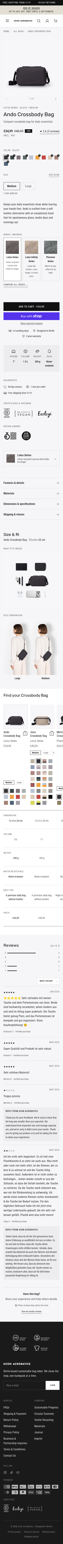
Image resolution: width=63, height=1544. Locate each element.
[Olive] (50, 790)
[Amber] (11, 796)
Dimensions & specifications (19, 504)
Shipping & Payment (15, 1413)
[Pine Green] (23, 790)
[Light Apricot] (32, 779)
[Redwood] (6, 802)
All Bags (19, 31)
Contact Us (10, 1455)
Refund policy (49, 1532)
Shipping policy (31, 1536)
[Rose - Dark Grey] (44, 761)
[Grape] (18, 157)
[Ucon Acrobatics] (23, 21)
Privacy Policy (11, 1432)
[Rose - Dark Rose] (38, 773)
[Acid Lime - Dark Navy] (38, 802)
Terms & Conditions (14, 1449)
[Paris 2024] (50, 796)
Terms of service (31, 1532)
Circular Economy (44, 1413)
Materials (9, 493)
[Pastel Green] (50, 773)
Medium (11, 186)
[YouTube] (17, 1473)
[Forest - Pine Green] (38, 779)
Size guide (54, 175)
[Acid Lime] (32, 802)
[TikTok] (11, 1473)
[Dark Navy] (44, 802)
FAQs (6, 1407)
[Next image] (55, 99)
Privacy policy (14, 1532)
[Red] (43, 157)
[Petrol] (11, 802)
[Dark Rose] (32, 773)
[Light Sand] (44, 790)
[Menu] (7, 21)
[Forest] (11, 790)
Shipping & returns (14, 514)
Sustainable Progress (46, 1407)
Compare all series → (16, 284)
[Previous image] (7, 99)
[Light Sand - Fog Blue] (38, 790)
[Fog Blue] (31, 157)
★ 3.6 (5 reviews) (49, 131)
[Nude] (32, 761)
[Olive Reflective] (59, 802)
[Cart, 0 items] (55, 21)
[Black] (6, 790)
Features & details (14, 483)
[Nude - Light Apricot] (44, 773)
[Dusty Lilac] (17, 802)
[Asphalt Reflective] (59, 796)
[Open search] (39, 21)
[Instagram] (5, 1473)
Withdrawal (10, 1426)
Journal (38, 1432)
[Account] (47, 21)
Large (28, 186)
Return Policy (11, 1420)
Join (52, 1385)
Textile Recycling (43, 1420)
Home (6, 31)
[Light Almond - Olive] (44, 796)
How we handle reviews (31, 1311)
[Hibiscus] (32, 785)
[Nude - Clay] (44, 779)
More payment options (32, 323)
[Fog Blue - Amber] (44, 785)
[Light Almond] (23, 796)
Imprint (38, 1438)
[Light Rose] (44, 767)
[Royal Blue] (32, 767)
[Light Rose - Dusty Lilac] (38, 767)
